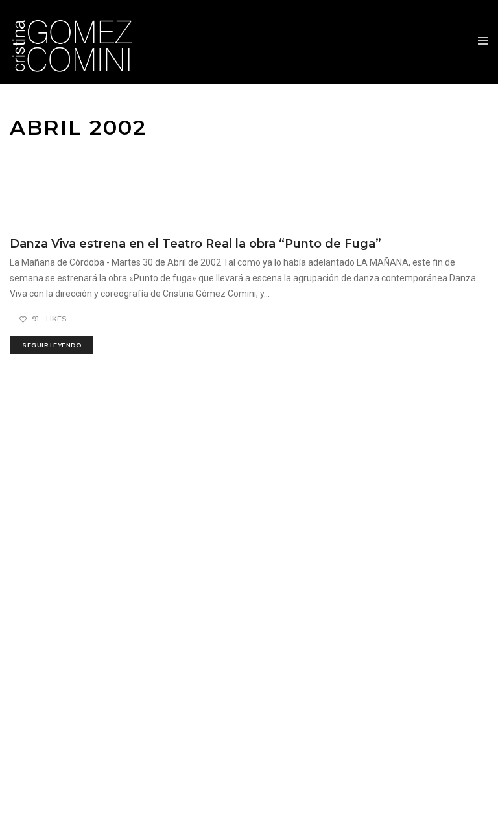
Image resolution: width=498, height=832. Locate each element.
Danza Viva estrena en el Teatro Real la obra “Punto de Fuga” (195, 244)
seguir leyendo (51, 345)
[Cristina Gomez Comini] (79, 42)
